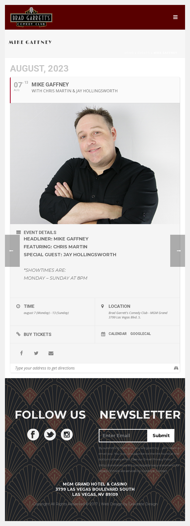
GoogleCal (140, 334)
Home (129, 53)
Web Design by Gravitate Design (129, 504)
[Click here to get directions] (176, 368)
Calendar (118, 334)
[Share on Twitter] (36, 353)
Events (144, 53)
